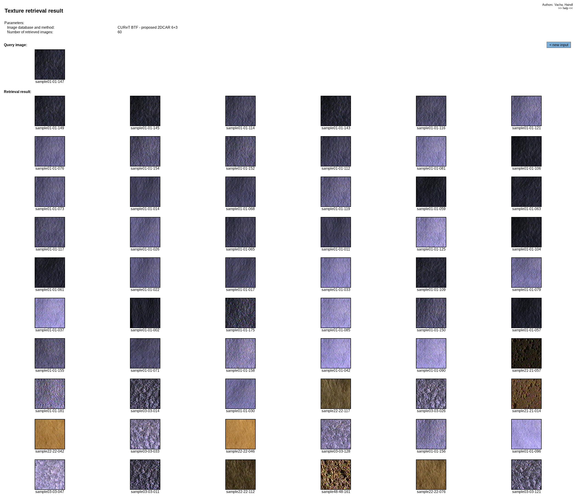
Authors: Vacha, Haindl (557, 4)
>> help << (565, 8)
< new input (558, 45)
